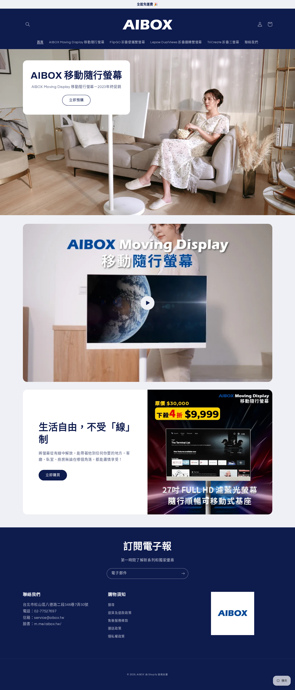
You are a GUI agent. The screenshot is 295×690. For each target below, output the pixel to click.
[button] (28, 24)
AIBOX (140, 674)
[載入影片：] (147, 303)
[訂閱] (183, 573)
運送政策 (115, 628)
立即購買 (53, 475)
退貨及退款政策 (120, 613)
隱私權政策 (116, 636)
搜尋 (111, 605)
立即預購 (76, 100)
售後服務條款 (118, 620)
